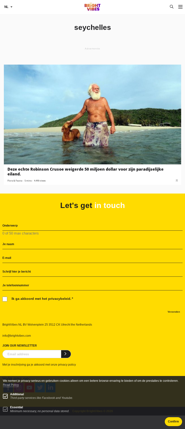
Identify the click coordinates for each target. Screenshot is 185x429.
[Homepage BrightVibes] (93, 9)
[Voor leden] (177, 180)
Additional (17, 394)
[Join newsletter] (66, 354)
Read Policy (11, 385)
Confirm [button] (173, 421)
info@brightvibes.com (16, 335)
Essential (16, 407)
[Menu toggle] (180, 7)
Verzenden (174, 311)
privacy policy (67, 364)
